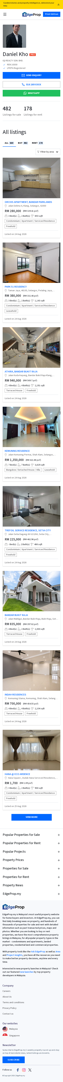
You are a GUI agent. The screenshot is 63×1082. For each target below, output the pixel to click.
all (9, 143)
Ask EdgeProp (38, 951)
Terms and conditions (13, 1002)
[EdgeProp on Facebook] (17, 1069)
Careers (6, 991)
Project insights (14, 955)
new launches (26, 972)
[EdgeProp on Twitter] (30, 1069)
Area (57, 951)
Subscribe (14, 1059)
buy (22, 143)
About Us (7, 996)
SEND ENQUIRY (33, 75)
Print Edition (51, 14)
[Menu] (5, 14)
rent (37, 143)
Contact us (8, 1013)
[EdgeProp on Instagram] (24, 1069)
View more (31, 817)
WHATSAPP (34, 93)
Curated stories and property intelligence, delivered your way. (28, 4)
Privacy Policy (9, 1008)
